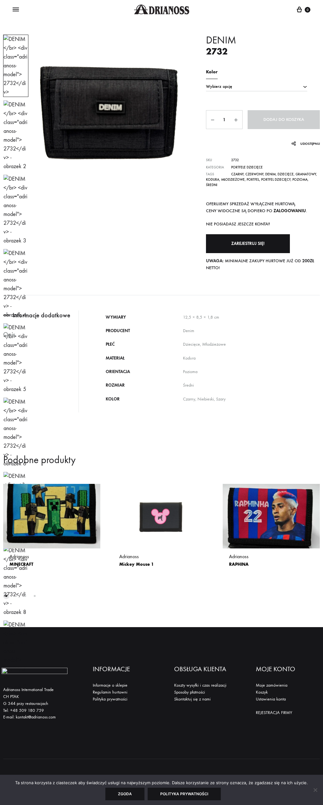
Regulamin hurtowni (110, 692)
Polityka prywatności (110, 699)
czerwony (254, 174)
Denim (270, 174)
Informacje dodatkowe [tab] (41, 315)
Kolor (212, 72)
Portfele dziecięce (247, 167)
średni (211, 185)
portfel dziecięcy (276, 180)
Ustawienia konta (271, 699)
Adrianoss (21, 560)
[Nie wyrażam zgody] (315, 790)
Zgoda (125, 793)
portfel (253, 180)
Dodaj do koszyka (283, 119)
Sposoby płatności (189, 692)
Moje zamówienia (271, 685)
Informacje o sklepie (110, 685)
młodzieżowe (233, 180)
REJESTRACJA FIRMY (274, 712)
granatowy (306, 174)
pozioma (300, 180)
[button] (248, 243)
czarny (237, 174)
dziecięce (286, 174)
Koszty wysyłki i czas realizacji (200, 685)
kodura (212, 180)
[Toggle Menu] (16, 9)
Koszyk (262, 692)
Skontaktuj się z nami (192, 699)
